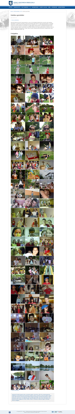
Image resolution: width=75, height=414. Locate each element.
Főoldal (11, 7)
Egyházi (31, 394)
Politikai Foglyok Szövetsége (32, 396)
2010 (21, 11)
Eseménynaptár (17, 7)
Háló (40, 394)
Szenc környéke (33, 398)
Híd (41, 394)
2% (30, 7)
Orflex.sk (28, 412)
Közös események (25, 395)
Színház (24, 399)
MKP (16, 396)
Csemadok (28, 394)
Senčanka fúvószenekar (43, 396)
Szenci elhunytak (44, 398)
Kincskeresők (19, 395)
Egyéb (43, 399)
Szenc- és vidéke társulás (24, 398)
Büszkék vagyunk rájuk (20, 394)
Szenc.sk (11, 11)
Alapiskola (14, 394)
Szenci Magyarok (19, 399)
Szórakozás (35, 399)
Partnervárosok (24, 396)
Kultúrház (39, 395)
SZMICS (31, 399)
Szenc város (38, 398)
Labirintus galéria (44, 395)
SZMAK (28, 399)
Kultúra (34, 395)
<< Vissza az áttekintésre (15, 20)
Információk (54, 7)
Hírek (49, 7)
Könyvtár (31, 395)
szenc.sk (24, 411)
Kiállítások (14, 395)
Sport (18, 398)
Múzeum (19, 396)
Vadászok (40, 399)
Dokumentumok (35, 7)
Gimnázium (36, 394)
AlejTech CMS (37, 412)
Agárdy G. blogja (43, 7)
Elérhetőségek (61, 7)
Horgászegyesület (46, 394)
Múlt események (24, 7)
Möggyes (17, 400)
